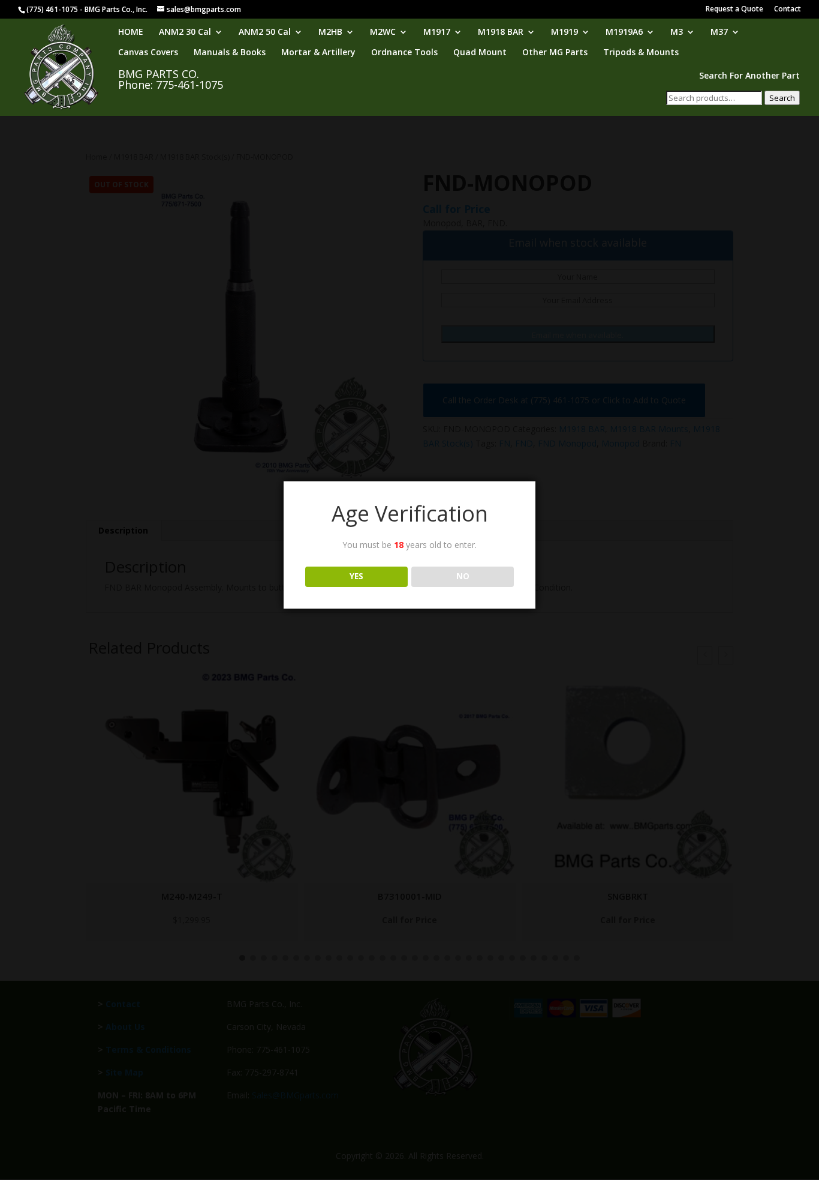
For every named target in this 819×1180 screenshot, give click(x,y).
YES (356, 576)
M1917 (436, 32)
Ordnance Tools (404, 53)
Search (782, 97)
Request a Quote (734, 9)
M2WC (383, 32)
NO (462, 576)
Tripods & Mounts (641, 53)
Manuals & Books (230, 53)
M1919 (564, 32)
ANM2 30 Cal (185, 32)
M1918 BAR (500, 32)
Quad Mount (480, 53)
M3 (676, 32)
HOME (130, 32)
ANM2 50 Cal (265, 32)
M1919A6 (624, 32)
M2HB (330, 32)
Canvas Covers (148, 53)
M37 (719, 32)
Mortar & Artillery (318, 53)
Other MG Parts (555, 53)
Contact (787, 9)
